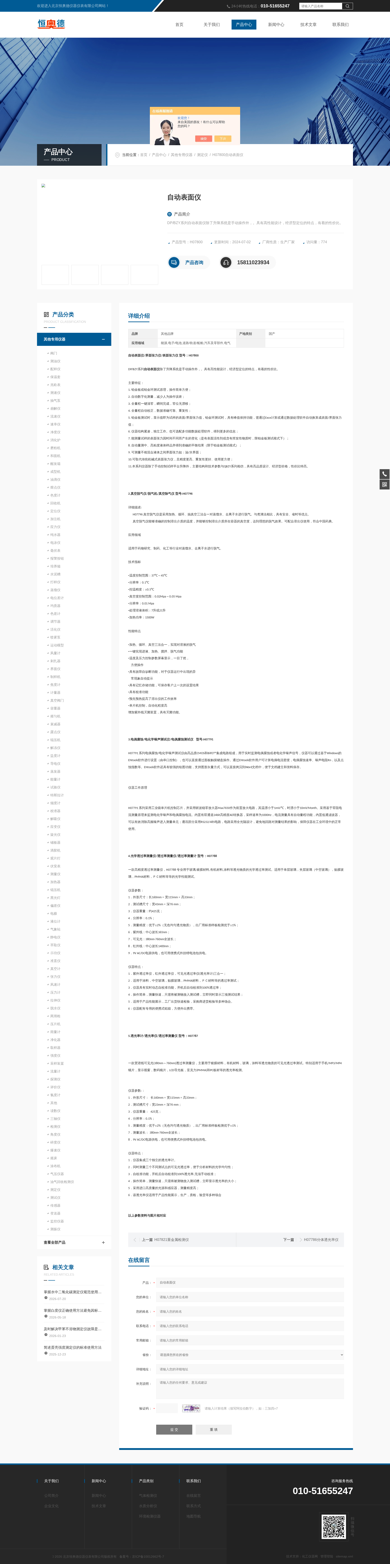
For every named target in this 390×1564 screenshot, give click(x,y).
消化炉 (55, 440)
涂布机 (55, 1166)
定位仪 (55, 511)
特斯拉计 (57, 795)
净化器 (55, 1040)
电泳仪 (55, 542)
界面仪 (55, 669)
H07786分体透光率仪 (321, 1240)
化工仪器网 (310, 1556)
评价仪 (55, 1087)
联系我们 (340, 24)
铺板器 (55, 842)
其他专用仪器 (182, 155)
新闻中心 (276, 24)
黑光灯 (55, 898)
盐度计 (55, 756)
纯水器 (55, 535)
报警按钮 (57, 558)
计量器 (55, 692)
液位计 (55, 921)
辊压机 (55, 740)
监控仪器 (57, 1221)
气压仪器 (57, 1174)
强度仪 (55, 1055)
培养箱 (55, 566)
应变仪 (55, 827)
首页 (179, 24)
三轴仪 (55, 1119)
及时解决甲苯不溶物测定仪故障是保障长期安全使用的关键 (74, 1329)
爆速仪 (55, 1150)
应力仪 (55, 527)
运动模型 (57, 645)
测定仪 (202, 155)
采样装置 (57, 1063)
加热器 (55, 882)
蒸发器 (55, 771)
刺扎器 (55, 661)
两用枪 (55, 1016)
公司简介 (51, 1495)
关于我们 (212, 24)
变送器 (55, 1213)
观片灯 (55, 858)
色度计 (55, 495)
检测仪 (55, 1126)
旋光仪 (55, 834)
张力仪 (55, 976)
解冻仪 (55, 748)
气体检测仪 (148, 1495)
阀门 (53, 353)
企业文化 (51, 1506)
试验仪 (55, 787)
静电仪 (55, 937)
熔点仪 (55, 487)
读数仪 (55, 1111)
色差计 (55, 613)
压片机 (55, 1024)
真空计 (55, 969)
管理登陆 (326, 1556)
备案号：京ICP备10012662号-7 (141, 1556)
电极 (53, 913)
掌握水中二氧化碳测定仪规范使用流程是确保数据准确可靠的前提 (74, 1292)
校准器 (55, 811)
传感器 (55, 1205)
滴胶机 (55, 850)
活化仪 (55, 629)
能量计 (55, 779)
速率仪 (55, 424)
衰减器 (55, 724)
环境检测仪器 (150, 1516)
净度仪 (55, 432)
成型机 (55, 471)
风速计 (55, 984)
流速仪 (55, 416)
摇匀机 (55, 716)
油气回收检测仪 (62, 1182)
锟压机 (55, 890)
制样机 (55, 677)
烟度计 (55, 803)
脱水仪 (55, 1008)
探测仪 (55, 1079)
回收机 (55, 503)
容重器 (55, 708)
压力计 (55, 992)
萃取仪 (55, 945)
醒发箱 (55, 464)
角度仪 (55, 1134)
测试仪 (55, 1197)
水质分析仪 (148, 1506)
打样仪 (55, 582)
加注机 (55, 519)
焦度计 (55, 685)
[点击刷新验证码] (191, 1408)
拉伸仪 (55, 1000)
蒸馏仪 (55, 590)
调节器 (55, 621)
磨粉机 (55, 448)
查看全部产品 (54, 1242)
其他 (53, 1103)
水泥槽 (55, 574)
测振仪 (55, 1229)
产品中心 (244, 24)
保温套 (55, 377)
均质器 (55, 606)
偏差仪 (55, 905)
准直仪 (55, 961)
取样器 (55, 1048)
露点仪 (55, 732)
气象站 (55, 929)
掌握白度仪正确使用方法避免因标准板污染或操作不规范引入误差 (74, 1310)
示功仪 (55, 953)
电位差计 (57, 598)
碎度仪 (55, 1142)
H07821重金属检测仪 (171, 1240)
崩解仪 (55, 408)
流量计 (55, 1071)
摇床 (53, 1158)
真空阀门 (57, 700)
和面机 (55, 456)
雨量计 (55, 1032)
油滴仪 (55, 479)
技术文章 (308, 24)
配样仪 (55, 369)
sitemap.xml (344, 1556)
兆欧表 (55, 385)
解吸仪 (55, 819)
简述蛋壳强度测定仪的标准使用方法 (73, 1347)
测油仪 (55, 361)
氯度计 (55, 1095)
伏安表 (55, 866)
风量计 (55, 653)
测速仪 (55, 393)
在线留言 (193, 1495)
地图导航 (193, 1516)
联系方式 (193, 1506)
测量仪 (55, 874)
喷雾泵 (55, 637)
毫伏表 (55, 550)
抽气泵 (55, 400)
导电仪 (55, 763)
